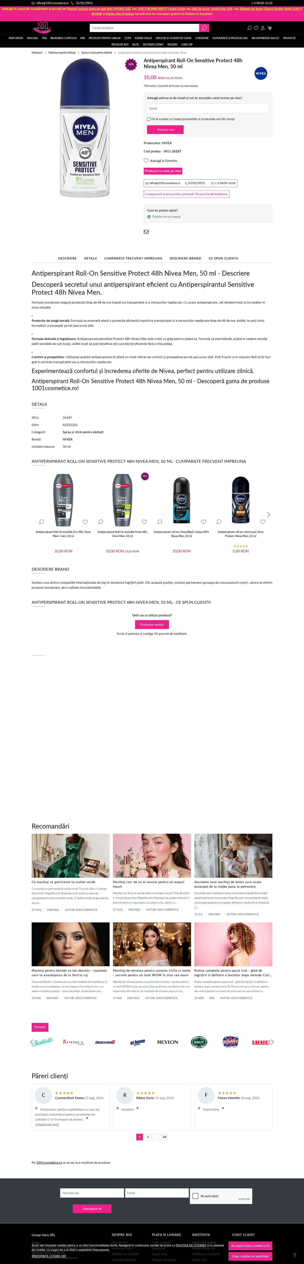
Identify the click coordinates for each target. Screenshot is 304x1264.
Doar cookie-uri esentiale (250, 1256)
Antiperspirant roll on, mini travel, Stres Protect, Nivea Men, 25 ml (241, 534)
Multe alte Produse (120, 14)
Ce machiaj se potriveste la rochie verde (63, 882)
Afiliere (172, 44)
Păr (82, 38)
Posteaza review (152, 624)
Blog (135, 44)
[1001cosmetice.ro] (53, 28)
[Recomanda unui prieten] (146, 231)
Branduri (40, 1027)
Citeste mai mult (47, 1124)
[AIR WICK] (42, 1050)
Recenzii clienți (153, 44)
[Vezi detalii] (41, 522)
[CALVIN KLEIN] (262, 1050)
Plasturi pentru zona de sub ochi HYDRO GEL (99, 9)
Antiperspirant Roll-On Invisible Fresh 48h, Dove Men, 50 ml (122, 534)
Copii (127, 38)
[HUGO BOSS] (230, 1050)
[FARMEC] (167, 1050)
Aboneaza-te (92, 1208)
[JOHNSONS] (105, 1050)
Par (211, 998)
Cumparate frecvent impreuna (133, 258)
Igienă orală (143, 38)
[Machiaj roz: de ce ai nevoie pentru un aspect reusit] (152, 856)
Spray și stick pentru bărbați (97, 52)
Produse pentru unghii (104, 38)
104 (212, 9)
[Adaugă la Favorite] (85, 522)
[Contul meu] (263, 27)
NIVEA (167, 143)
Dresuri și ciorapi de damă (173, 38)
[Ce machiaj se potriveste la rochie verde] (71, 856)
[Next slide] (268, 514)
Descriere (67, 258)
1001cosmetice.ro (49, 1162)
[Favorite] (256, 27)
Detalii (90, 258)
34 (164, 1137)
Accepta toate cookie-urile (250, 1245)
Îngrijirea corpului (63, 38)
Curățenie (202, 38)
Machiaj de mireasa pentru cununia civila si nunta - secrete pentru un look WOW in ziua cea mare (152, 973)
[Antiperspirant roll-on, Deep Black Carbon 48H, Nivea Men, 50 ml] (181, 500)
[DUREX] (136, 1050)
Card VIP (187, 44)
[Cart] (269, 27)
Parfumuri (16, 38)
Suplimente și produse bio (230, 38)
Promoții (289, 38)
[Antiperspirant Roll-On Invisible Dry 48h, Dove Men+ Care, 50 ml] (63, 500)
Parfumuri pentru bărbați (62, 52)
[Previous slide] (31, 1042)
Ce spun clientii (223, 258)
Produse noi (119, 44)
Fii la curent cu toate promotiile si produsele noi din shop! (193, 119)
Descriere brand (185, 258)
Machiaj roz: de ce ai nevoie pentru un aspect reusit (148, 884)
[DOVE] (199, 1050)
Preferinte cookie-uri (49, 1256)
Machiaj (32, 38)
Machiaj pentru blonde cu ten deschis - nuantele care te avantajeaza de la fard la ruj (69, 973)
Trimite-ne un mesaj (166, 216)
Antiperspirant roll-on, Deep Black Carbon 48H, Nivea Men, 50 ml (181, 534)
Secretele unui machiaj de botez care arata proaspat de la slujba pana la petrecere (227, 884)
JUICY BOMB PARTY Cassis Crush (161, 9)
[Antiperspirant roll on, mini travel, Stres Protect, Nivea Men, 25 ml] (241, 500)
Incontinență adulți (265, 38)
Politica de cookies (191, 1245)
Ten (44, 38)
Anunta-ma (165, 129)
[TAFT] (74, 1050)
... (156, 1137)
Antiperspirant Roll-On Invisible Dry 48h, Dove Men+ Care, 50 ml (63, 534)
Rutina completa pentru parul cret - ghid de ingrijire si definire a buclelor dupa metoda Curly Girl (232, 973)
